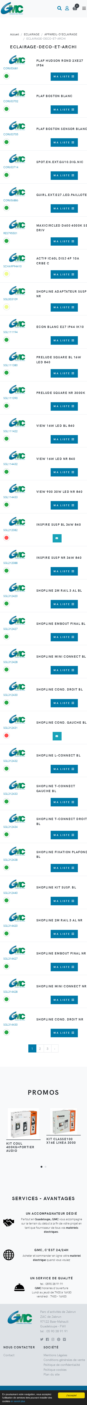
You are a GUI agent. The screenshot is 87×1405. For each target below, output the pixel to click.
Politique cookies (55, 1369)
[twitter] (41, 1339)
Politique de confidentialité (62, 1364)
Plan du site (52, 1374)
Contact (8, 1355)
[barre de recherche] (59, 8)
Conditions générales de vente (64, 1359)
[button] (41, 1166)
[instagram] (53, 1339)
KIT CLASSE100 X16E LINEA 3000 (61, 1141)
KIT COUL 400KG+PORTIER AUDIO (20, 1147)
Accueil (14, 34)
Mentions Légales (55, 1355)
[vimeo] (64, 1339)
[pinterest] (58, 1339)
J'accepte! (71, 1395)
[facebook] (47, 1339)
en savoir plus (18, 1401)
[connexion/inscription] (67, 8)
